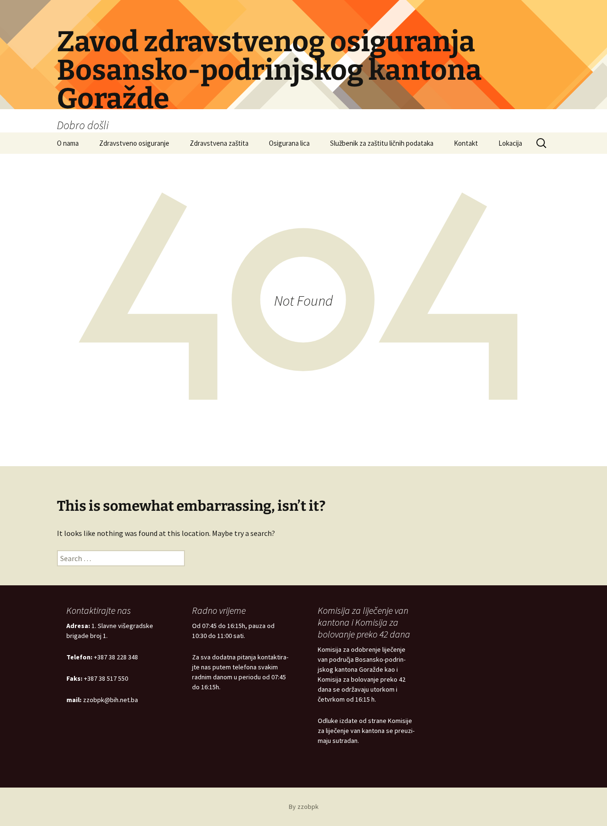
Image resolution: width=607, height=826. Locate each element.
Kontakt (466, 143)
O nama (68, 143)
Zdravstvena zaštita (219, 143)
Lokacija (510, 143)
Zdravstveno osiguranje (134, 143)
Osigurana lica (289, 143)
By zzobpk (304, 806)
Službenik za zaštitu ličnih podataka (381, 143)
